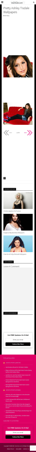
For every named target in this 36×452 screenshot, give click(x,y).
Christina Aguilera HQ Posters (12, 211)
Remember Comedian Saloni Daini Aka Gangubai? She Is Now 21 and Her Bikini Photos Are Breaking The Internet (19, 405)
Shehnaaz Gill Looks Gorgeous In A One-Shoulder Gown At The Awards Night (18, 395)
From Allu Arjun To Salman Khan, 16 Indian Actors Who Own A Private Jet (17, 416)
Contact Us (26, 449)
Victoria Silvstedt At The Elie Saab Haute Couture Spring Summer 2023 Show (17, 380)
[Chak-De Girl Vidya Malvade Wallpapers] (18, 243)
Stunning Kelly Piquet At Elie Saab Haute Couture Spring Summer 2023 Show (17, 385)
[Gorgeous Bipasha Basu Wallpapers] (18, 222)
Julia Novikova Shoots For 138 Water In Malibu (17, 367)
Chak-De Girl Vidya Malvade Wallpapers (14, 254)
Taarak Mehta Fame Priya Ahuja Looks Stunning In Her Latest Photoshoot (18, 411)
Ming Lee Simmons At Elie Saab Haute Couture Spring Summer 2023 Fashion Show (18, 371)
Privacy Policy (10, 449)
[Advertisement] (18, 37)
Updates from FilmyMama (13, 390)
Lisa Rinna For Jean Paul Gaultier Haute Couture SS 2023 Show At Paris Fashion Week (18, 376)
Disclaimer (18, 449)
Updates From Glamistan (13, 363)
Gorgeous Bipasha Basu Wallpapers (13, 233)
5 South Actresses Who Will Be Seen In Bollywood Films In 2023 (18, 400)
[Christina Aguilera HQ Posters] (18, 200)
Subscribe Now (18, 344)
